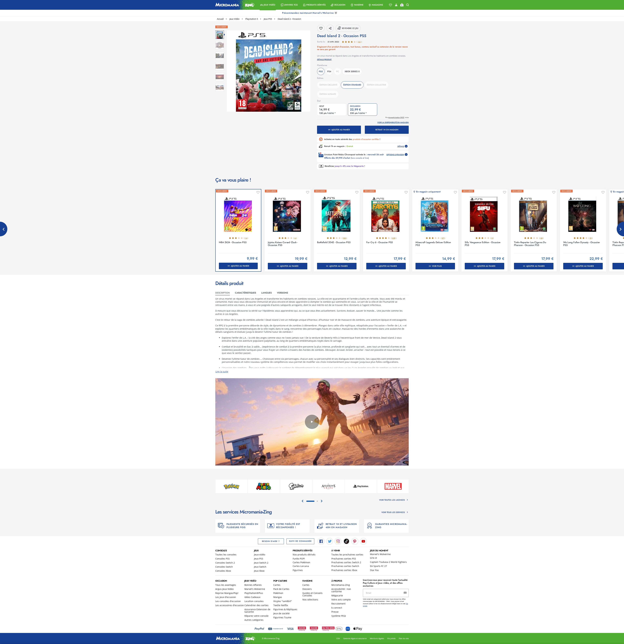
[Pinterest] (354, 541)
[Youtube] (363, 541)
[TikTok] (346, 541)
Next (620, 229)
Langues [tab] (266, 292)
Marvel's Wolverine (380, 554)
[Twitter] (329, 541)
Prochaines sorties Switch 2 (346, 562)
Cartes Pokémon (301, 562)
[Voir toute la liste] (390, 5)
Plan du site (404, 638)
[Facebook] (321, 541)
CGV (338, 638)
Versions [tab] (282, 292)
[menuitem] (268, 5)
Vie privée (391, 638)
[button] (268, 5)
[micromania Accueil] (234, 5)
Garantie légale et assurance (355, 638)
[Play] (312, 421)
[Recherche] (408, 4)
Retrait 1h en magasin (386, 129)
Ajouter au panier (340, 129)
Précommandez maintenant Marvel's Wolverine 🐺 (310, 12)
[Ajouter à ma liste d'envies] (258, 192)
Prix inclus (397, 117)
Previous (3, 229)
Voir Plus (437, 266)
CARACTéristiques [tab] (245, 292)
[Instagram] (338, 541)
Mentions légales (377, 638)
